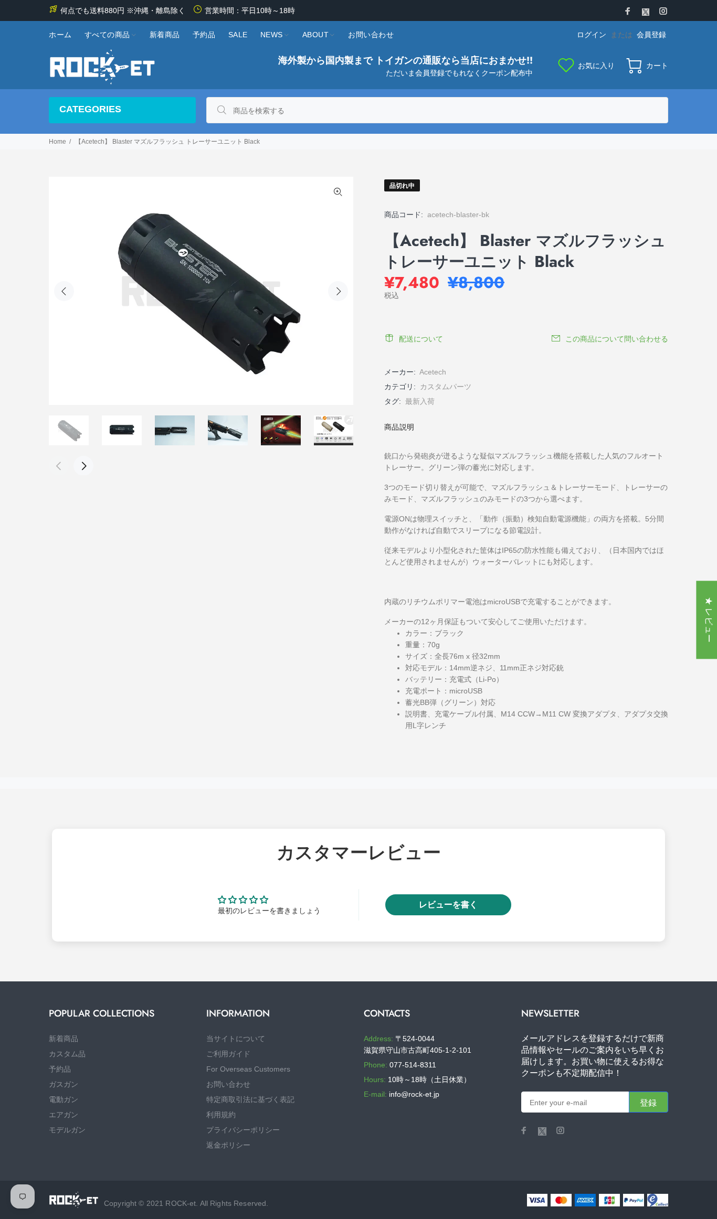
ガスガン (63, 1084)
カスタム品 (67, 1054)
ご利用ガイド (228, 1054)
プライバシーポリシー (243, 1130)
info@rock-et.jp (414, 1094)
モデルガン (67, 1130)
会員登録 (651, 34)
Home (57, 141)
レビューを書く (448, 904)
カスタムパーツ (445, 386)
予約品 (60, 1069)
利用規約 (221, 1114)
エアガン (63, 1114)
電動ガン (63, 1099)
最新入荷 (420, 401)
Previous (64, 291)
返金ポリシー (228, 1145)
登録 (648, 1102)
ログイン (591, 34)
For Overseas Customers (248, 1069)
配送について (421, 339)
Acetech (432, 372)
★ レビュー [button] (708, 620)
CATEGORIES (90, 109)
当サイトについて (235, 1038)
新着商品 (63, 1038)
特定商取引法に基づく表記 (250, 1099)
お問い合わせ (228, 1084)
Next (338, 291)
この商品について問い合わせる (616, 339)
